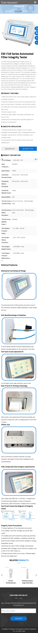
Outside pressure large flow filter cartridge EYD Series (27, 584)
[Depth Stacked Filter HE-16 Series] (36, 159)
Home (10, 11)
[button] (2, 33)
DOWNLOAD (11, 149)
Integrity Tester (28, 11)
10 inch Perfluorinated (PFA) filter (10, 583)
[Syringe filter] (2, 159)
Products (18, 11)
